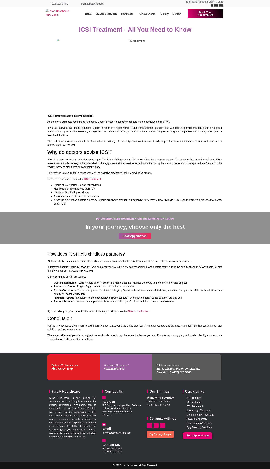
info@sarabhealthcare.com (116, 432)
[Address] (104, 397)
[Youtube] (162, 425)
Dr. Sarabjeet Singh (106, 13)
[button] (128, 13)
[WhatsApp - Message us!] (106, 359)
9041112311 (192, 368)
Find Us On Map (62, 368)
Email (106, 428)
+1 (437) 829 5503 (179, 372)
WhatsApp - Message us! (116, 365)
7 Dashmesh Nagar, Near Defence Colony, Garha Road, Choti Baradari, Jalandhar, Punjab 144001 (121, 410)
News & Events (147, 13)
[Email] (104, 424)
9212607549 (172, 368)
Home (88, 13)
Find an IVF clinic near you (64, 365)
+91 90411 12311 (112, 451)
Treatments (127, 13)
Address (108, 401)
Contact (177, 13)
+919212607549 (114, 368)
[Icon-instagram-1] (156, 425)
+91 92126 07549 (112, 448)
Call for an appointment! (168, 365)
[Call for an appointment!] (158, 359)
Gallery (165, 13)
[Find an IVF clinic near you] (53, 359)
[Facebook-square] (149, 425)
